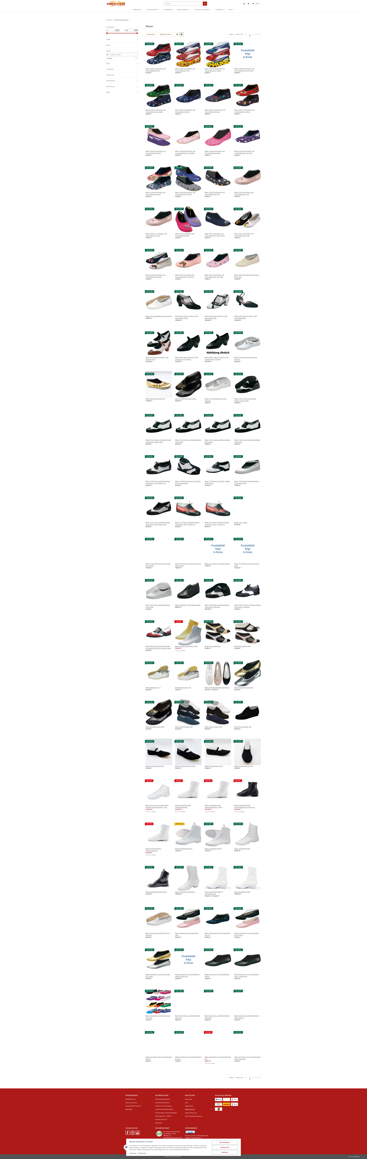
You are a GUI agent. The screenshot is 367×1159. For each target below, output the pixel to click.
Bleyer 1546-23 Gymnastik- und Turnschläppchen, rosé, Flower (185, 152)
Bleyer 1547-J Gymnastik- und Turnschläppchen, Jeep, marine (215, 235)
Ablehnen (225, 1152)
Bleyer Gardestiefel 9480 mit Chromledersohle (214, 893)
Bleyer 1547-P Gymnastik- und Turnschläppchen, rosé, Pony (184, 276)
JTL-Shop (357, 1156)
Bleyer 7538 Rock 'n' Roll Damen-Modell (187, 605)
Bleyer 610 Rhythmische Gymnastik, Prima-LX (245, 358)
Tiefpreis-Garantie (131, 1103)
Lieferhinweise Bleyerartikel (164, 1109)
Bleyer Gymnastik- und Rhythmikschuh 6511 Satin (158, 1017)
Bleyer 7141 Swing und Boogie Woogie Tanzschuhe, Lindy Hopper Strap (158, 523)
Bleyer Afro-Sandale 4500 (242, 646)
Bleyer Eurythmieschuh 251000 (185, 766)
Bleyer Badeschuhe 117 (153, 687)
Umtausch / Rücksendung (163, 1106)
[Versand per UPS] (218, 1109)
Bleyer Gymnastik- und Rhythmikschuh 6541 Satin (187, 1017)
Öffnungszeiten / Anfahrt (163, 1116)
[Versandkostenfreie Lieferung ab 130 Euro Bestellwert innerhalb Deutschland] (218, 1104)
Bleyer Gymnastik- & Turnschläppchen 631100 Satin (246, 934)
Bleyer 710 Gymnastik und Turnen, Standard (216, 400)
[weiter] (259, 34)
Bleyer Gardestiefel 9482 (242, 892)
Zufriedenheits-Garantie (133, 1106)
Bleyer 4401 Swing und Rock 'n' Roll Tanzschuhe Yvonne (186, 317)
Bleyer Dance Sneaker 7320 (184, 727)
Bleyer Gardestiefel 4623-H (213, 849)
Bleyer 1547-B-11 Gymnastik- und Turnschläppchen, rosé (156, 235)
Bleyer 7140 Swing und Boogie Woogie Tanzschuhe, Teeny (246, 482)
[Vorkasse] (226, 1099)
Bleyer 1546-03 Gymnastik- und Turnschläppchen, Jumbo (215, 70)
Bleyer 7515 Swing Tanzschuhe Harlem (217, 564)
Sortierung (150, 34)
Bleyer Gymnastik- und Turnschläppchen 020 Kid (159, 1058)
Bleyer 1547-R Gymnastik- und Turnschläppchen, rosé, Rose (214, 276)
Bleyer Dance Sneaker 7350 (213, 727)
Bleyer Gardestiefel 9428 (242, 849)
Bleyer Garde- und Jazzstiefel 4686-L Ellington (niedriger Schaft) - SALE (157, 806)
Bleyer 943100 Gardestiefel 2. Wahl (186, 646)
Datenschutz (142, 1153)
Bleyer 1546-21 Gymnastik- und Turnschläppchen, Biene (244, 111)
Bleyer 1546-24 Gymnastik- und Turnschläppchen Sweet (215, 152)
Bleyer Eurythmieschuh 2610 (243, 766)
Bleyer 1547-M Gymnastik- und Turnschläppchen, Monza (155, 276)
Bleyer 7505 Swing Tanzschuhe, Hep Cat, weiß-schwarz (188, 565)
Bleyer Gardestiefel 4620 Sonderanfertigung (183, 806)
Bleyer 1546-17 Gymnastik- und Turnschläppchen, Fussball (156, 111)
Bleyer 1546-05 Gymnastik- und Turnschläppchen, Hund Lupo (244, 70)
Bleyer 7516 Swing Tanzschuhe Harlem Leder (246, 565)
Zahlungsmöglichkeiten (162, 1099)
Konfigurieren (224, 1147)
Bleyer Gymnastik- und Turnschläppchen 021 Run (188, 1058)
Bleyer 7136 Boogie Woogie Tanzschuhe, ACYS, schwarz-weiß (188, 482)
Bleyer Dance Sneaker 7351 (243, 727)
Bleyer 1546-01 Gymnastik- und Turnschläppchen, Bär (156, 70)
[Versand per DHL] (226, 1104)
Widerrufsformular (191, 1113)
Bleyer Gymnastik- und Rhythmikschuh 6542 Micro (217, 1017)
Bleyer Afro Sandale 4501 (213, 646)
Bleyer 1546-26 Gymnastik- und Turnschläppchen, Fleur (156, 193)
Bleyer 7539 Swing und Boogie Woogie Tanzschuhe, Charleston (217, 606)
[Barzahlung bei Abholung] (234, 1099)
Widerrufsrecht (190, 1109)
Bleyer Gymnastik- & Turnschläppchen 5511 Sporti (158, 975)
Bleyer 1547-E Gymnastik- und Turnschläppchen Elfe (184, 235)
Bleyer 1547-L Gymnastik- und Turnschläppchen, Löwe (243, 235)
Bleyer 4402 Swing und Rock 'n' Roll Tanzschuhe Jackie (216, 317)
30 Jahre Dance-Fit (161, 1119)
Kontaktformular (130, 1099)
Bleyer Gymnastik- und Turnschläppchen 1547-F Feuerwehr (247, 1058)
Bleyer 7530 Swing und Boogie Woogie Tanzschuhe (158, 606)
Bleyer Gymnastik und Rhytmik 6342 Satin (186, 934)
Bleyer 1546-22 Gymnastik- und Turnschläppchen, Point (156, 152)
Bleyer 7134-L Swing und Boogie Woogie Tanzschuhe (217, 441)
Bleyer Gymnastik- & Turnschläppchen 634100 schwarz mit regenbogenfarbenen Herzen (187, 975)
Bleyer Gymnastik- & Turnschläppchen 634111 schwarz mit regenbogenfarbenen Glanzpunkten (246, 975)
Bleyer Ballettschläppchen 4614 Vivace (217, 687)
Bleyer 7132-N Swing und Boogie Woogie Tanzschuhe (188, 441)
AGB (186, 1103)
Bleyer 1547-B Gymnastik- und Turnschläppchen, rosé (244, 193)
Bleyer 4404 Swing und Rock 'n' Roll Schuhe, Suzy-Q (157, 358)
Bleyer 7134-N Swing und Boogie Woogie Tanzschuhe (247, 441)
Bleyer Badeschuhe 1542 (183, 687)
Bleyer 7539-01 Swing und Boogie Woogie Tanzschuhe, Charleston (247, 606)
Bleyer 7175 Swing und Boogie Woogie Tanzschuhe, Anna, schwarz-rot (187, 523)
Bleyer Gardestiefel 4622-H (183, 849)
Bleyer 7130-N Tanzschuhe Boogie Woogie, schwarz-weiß (245, 400)
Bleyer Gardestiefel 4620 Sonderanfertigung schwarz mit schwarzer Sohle (244, 806)
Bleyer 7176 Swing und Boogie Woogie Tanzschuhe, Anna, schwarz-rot (217, 523)
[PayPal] (218, 1099)
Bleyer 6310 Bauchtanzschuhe (155, 399)
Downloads (128, 1109)
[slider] (106, 33)
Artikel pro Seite (165, 34)
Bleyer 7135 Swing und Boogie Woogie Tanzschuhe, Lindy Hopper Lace (158, 482)
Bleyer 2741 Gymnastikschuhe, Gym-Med (159, 316)
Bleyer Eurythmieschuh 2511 (214, 766)
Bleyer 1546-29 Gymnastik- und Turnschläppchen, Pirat (215, 193)
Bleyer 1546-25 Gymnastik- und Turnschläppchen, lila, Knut (244, 152)
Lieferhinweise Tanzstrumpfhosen (166, 1113)
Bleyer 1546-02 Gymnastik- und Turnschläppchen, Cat (185, 70)
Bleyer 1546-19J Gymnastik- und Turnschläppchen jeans (215, 111)
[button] (244, 3)
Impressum (132, 1153)
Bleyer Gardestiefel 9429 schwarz (156, 892)
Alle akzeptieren (225, 1142)
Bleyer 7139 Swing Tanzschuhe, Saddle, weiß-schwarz (217, 482)
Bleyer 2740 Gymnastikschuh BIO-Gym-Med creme (246, 276)
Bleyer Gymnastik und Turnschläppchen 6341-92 (217, 934)
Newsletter (158, 1123)
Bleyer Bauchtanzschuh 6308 (243, 687)
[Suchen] (205, 4)
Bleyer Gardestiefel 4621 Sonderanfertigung (153, 850)
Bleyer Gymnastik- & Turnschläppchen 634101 (217, 975)
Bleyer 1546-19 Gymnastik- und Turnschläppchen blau (185, 111)
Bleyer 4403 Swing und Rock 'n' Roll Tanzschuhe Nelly (245, 317)
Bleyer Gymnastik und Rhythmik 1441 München (158, 934)
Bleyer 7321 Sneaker (240, 522)
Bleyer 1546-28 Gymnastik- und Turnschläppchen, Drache (185, 193)
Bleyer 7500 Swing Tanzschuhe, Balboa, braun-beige (158, 565)
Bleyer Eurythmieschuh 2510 (155, 766)
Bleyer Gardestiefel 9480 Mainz (185, 892)
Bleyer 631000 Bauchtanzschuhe (185, 399)
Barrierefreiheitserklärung (193, 1116)
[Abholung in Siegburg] (234, 1104)
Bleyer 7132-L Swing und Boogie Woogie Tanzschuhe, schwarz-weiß (158, 441)
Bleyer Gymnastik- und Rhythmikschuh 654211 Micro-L (246, 1017)
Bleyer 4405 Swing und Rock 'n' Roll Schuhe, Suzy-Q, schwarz (186, 358)
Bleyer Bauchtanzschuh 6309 (155, 727)
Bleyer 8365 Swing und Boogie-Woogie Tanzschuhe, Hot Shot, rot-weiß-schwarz (158, 647)
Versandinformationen (162, 1103)
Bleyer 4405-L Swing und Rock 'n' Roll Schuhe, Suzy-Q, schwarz (216, 358)
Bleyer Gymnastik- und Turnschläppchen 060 (218, 1058)
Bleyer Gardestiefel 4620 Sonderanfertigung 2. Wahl (213, 806)
